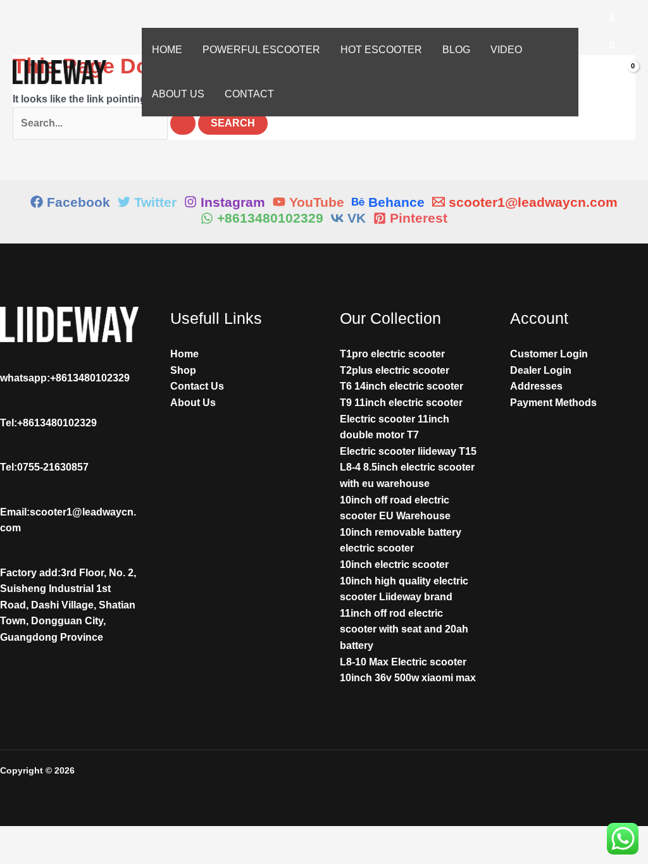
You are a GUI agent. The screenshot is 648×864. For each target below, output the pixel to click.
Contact (249, 94)
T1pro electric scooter (392, 354)
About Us (178, 94)
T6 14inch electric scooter (401, 386)
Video (506, 49)
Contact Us (197, 386)
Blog (456, 49)
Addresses (536, 386)
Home (167, 49)
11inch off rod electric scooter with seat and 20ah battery (404, 629)
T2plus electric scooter (394, 370)
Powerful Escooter (261, 49)
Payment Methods (553, 402)
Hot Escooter (381, 49)
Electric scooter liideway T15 (408, 451)
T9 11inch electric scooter (401, 402)
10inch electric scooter (394, 564)
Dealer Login (540, 370)
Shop (183, 370)
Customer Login (549, 354)
